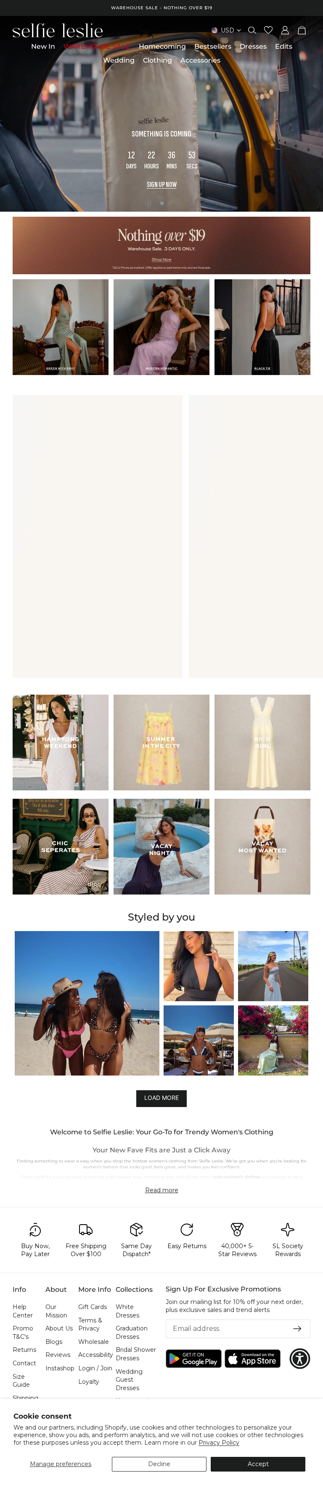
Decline (159, 1464)
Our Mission (56, 1311)
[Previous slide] (13, 113)
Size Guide (21, 1381)
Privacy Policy (219, 1442)
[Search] (252, 30)
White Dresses (127, 1311)
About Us (59, 1328)
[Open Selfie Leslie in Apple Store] (253, 1358)
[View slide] (161, 245)
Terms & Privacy (90, 1325)
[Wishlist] (268, 30)
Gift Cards (92, 1307)
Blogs (53, 1342)
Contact (24, 1363)
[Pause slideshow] (149, 203)
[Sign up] (297, 1329)
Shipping (25, 1398)
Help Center (23, 1311)
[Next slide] (309, 113)
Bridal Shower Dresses (136, 1354)
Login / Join (95, 1368)
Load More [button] (161, 1098)
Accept (258, 1464)
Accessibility (95, 1355)
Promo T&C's (23, 1333)
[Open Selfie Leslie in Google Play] (194, 1358)
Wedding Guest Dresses (129, 1380)
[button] (87, 1003)
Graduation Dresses (132, 1333)
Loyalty (88, 1381)
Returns (24, 1350)
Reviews (57, 1355)
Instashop (59, 1368)
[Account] (285, 30)
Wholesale (93, 1342)
